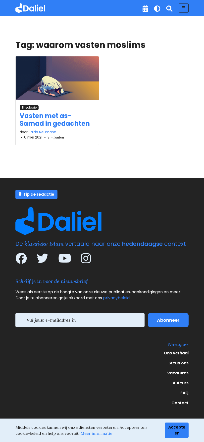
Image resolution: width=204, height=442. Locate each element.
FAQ (184, 393)
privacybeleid (116, 298)
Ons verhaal (176, 353)
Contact (180, 403)
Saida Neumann (42, 132)
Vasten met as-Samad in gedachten (55, 119)
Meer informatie (96, 433)
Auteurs (181, 383)
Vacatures (178, 373)
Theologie (29, 107)
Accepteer (176, 430)
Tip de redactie (38, 194)
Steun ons (178, 363)
